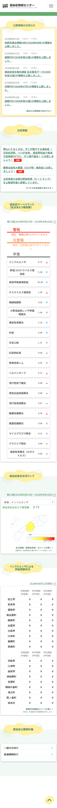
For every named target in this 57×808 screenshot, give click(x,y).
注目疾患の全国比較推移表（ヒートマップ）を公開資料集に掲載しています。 (27, 180)
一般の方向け (11, 748)
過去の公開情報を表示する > (39, 110)
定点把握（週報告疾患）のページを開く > (34, 547)
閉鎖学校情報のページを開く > (39, 709)
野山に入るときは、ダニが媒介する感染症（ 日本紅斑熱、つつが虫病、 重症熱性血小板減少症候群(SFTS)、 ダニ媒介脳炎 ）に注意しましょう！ (28, 154)
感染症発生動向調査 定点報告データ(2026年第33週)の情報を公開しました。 (27, 73)
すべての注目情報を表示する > (39, 187)
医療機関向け (11, 754)
